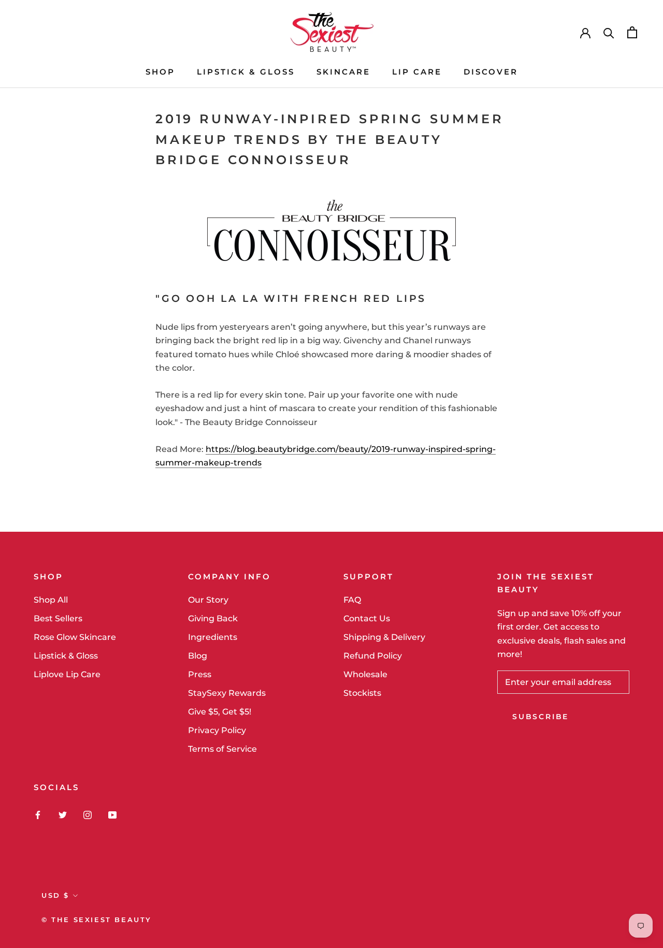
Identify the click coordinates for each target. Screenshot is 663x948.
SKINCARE (343, 72)
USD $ (55, 895)
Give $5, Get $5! (219, 712)
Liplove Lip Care (67, 674)
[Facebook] (38, 814)
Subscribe (540, 716)
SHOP (160, 72)
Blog (197, 656)
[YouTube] (112, 814)
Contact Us (366, 618)
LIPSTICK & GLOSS (246, 72)
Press (199, 674)
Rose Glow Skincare (75, 637)
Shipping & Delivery (384, 637)
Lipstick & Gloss (66, 656)
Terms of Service (222, 749)
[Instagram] (87, 814)
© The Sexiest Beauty (96, 919)
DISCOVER (491, 72)
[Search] (608, 32)
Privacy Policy (217, 730)
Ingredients (212, 637)
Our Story (208, 600)
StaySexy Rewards (227, 693)
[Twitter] (63, 814)
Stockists (362, 693)
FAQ (352, 600)
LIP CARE (417, 72)
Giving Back (213, 618)
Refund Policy (372, 656)
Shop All (51, 600)
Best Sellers (58, 618)
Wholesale (365, 674)
